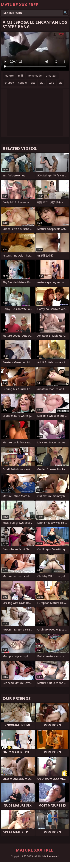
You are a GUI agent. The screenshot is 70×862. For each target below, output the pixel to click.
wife (51, 82)
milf (20, 75)
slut (42, 82)
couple (22, 82)
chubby (9, 82)
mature (9, 75)
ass (33, 82)
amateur (51, 75)
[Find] (65, 12)
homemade (34, 75)
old (61, 82)
